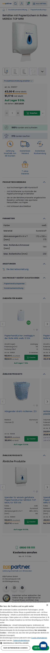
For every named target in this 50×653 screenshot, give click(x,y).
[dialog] (25, 627)
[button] (25, 643)
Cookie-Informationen (39, 638)
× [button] (47, 605)
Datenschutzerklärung (21, 640)
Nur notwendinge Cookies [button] (15, 648)
